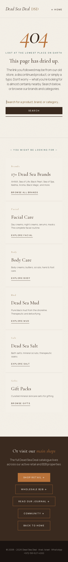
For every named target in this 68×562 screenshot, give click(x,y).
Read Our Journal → (34, 501)
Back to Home (34, 525)
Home (58, 9)
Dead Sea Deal (22, 9)
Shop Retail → (34, 477)
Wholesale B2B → (34, 489)
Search (34, 110)
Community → (34, 513)
